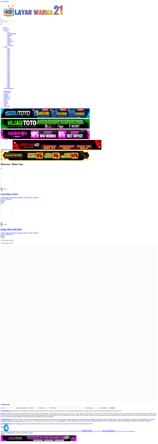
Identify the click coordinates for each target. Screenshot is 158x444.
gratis (65, 431)
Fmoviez (105, 419)
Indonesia (20, 197)
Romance (30, 197)
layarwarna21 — (110, 430)
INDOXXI (87, 430)
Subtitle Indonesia (131, 431)
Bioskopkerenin (37, 431)
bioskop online (43, 431)
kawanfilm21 (99, 419)
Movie (25, 197)
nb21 (149, 419)
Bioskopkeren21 (30, 431)
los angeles (123, 431)
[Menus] (1, 23)
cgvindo (69, 419)
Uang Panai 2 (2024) (9, 194)
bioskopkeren (75, 419)
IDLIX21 (71, 431)
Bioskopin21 (18, 431)
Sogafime (9, 421)
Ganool (59, 419)
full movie (62, 431)
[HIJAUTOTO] (45, 128)
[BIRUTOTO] (45, 118)
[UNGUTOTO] (39, 441)
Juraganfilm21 (126, 419)
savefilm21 (16, 421)
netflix (126, 431)
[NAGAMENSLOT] (45, 139)
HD (2, 190)
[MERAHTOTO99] (6, 149)
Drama (7, 197)
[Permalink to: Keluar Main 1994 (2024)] (7, 221)
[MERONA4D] (57, 149)
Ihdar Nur (9, 199)
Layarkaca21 (133, 419)
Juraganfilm (95, 431)
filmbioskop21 (57, 431)
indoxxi (120, 419)
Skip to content (4, 1)
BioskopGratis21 (13, 431)
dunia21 (88, 419)
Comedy (3, 197)
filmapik (93, 419)
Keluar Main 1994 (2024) (11, 229)
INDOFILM (79, 431)
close (2, 434)
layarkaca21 (99, 431)
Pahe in (152, 419)
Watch (2, 202)
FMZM (110, 419)
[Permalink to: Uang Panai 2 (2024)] (7, 186)
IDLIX (68, 431)
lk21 (139, 419)
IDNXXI (75, 431)
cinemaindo (82, 419)
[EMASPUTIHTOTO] (45, 160)
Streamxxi (22, 421)
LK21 (31, 432)
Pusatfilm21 (4, 421)
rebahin (64, 419)
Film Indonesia (14, 197)
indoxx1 (115, 419)
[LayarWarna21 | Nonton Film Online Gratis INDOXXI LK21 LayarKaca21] (33, 18)
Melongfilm (144, 419)
